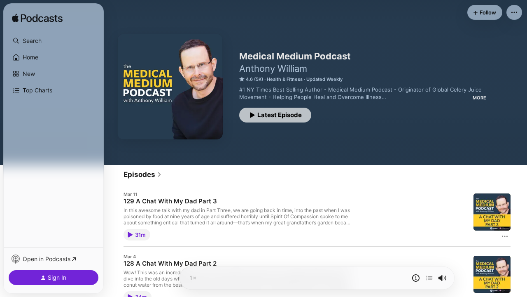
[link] (143, 174)
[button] (53, 41)
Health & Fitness (285, 79)
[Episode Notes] (416, 278)
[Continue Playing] (429, 278)
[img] (37, 18)
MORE (479, 98)
